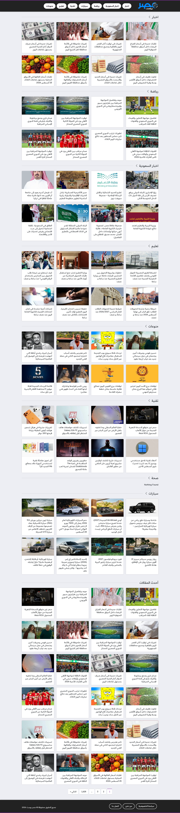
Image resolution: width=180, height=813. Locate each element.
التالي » (73, 791)
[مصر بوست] (148, 6)
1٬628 (83, 791)
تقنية (155, 400)
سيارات (153, 493)
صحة (154, 478)
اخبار (155, 17)
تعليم (155, 246)
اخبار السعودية (148, 166)
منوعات (153, 326)
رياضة (154, 91)
